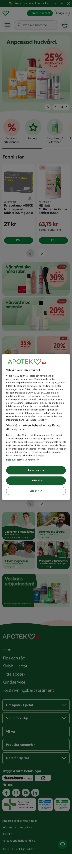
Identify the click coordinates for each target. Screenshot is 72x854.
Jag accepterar (36, 470)
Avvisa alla (36, 480)
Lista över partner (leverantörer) (22, 459)
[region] (36, 427)
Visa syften (36, 490)
